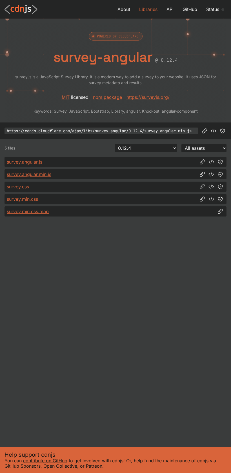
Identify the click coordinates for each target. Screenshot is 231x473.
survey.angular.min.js (29, 174)
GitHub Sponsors (23, 466)
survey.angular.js (24, 161)
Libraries (148, 9)
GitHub (190, 9)
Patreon (94, 466)
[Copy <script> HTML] (213, 131)
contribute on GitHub (45, 460)
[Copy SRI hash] (222, 131)
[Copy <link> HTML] (211, 187)
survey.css (18, 186)
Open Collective (60, 466)
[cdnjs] (21, 9)
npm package (107, 97)
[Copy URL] (204, 131)
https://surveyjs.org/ (148, 97)
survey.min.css (22, 199)
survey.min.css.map (28, 211)
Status (212, 9)
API (170, 9)
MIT (66, 97)
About (123, 9)
